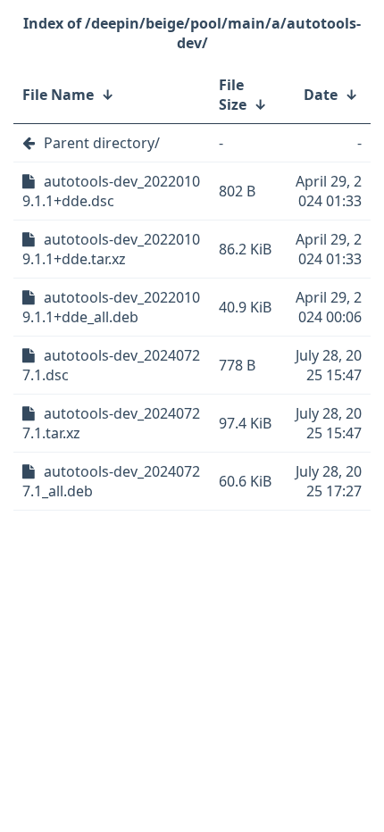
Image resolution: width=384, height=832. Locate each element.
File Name (58, 94)
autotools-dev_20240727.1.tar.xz (111, 423)
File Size (232, 94)
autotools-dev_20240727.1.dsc (111, 365)
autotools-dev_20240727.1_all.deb (111, 481)
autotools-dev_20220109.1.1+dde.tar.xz (111, 249)
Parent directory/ (102, 143)
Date (321, 94)
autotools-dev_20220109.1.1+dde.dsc (111, 191)
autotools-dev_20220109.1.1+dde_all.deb (111, 307)
